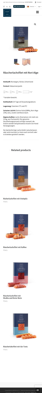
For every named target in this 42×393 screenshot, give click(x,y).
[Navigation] (37, 12)
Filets (5, 202)
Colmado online (20, 6)
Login (39, 6)
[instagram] (10, 6)
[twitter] (7, 6)
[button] (35, 24)
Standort (39, 2)
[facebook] (4, 6)
